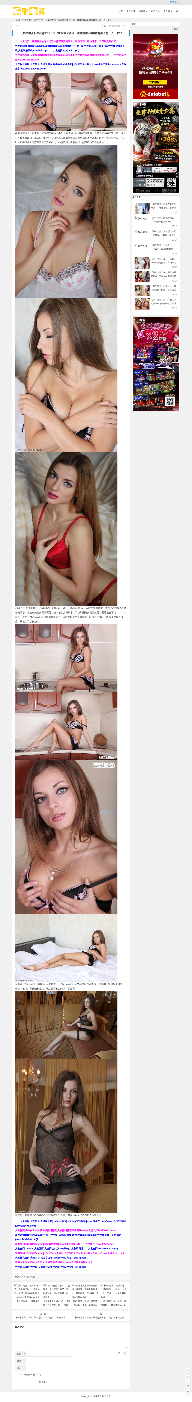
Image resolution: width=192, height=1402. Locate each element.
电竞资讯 (131, 11)
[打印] (104, 26)
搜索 (134, 24)
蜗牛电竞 (97, 1396)
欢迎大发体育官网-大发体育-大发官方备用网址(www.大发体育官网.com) (53, 1262)
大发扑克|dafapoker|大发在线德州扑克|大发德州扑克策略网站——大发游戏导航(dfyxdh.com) (65, 1230)
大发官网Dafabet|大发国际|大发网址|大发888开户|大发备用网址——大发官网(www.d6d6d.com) (66, 1248)
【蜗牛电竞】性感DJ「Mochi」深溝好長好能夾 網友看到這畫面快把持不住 (163, 249)
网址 (19, 1368)
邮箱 (21, 1361)
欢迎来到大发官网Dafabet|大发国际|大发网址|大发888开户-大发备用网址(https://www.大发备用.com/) (69, 1253)
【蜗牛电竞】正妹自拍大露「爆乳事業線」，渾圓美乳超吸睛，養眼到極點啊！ (27, 1301)
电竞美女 (143, 11)
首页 (120, 11)
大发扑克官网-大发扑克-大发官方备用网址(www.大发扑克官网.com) (51, 1257)
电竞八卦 (155, 11)
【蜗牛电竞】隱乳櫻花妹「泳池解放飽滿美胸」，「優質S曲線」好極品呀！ (163, 221)
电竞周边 (168, 11)
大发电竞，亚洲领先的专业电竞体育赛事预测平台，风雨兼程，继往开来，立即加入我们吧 (68, 41)
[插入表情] (119, 1353)
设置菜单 (174, 2)
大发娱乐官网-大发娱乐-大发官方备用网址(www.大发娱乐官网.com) (51, 1267)
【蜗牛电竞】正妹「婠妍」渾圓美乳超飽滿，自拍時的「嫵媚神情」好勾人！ (163, 262)
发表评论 (115, 26)
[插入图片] (125, 1353)
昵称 (21, 1353)
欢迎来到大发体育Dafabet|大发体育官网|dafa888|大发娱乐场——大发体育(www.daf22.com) (64, 1244)
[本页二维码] (188, 1392)
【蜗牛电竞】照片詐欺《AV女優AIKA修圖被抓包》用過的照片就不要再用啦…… (163, 303)
